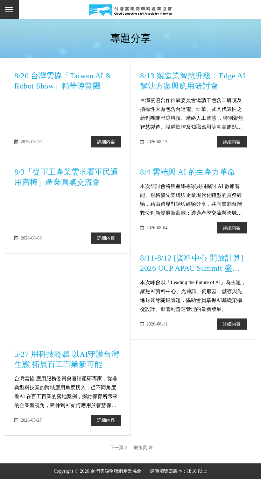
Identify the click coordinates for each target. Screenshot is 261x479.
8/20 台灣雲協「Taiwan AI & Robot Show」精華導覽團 (63, 81)
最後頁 (140, 447)
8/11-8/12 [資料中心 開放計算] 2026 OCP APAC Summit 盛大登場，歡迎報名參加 (191, 263)
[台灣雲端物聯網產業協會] (130, 9)
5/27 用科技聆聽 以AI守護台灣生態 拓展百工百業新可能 (66, 359)
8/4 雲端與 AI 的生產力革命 (187, 172)
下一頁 (116, 447)
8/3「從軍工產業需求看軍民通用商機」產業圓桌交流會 (66, 177)
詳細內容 (106, 141)
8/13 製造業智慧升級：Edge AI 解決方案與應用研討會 (192, 81)
